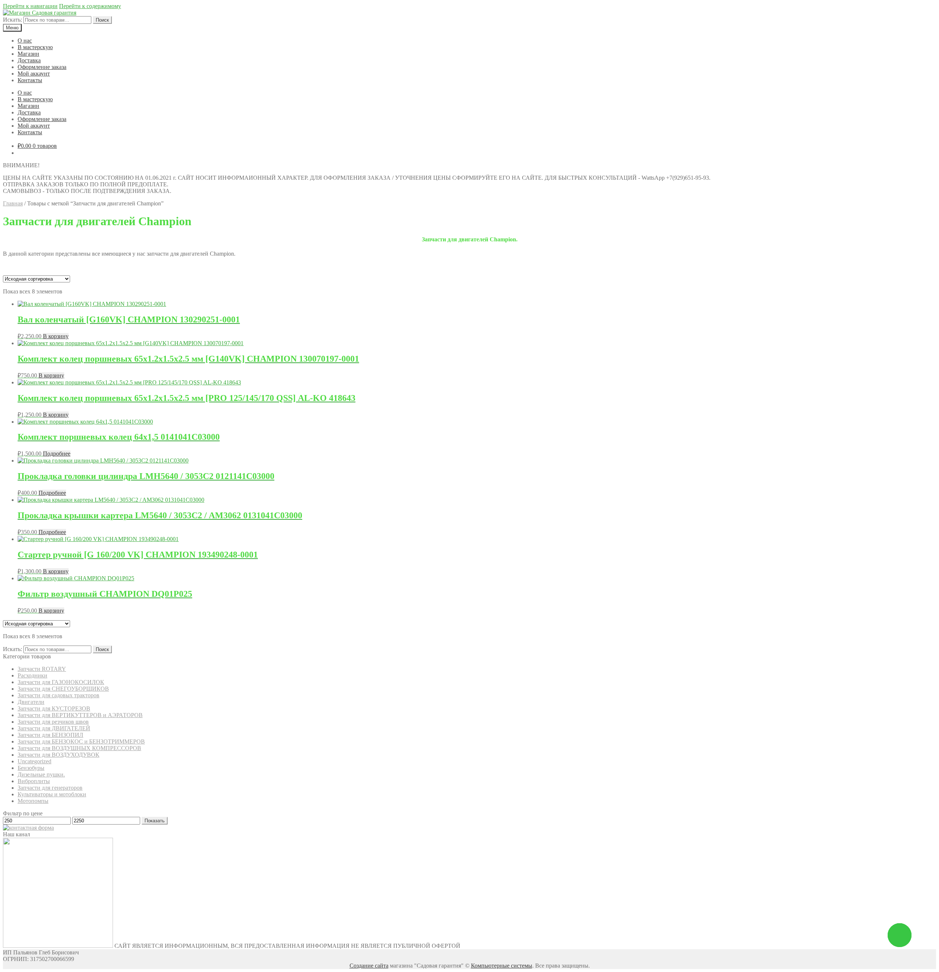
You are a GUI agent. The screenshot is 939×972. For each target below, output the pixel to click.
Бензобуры (31, 768)
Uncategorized (34, 761)
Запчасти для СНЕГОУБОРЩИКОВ (63, 689)
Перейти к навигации (30, 6)
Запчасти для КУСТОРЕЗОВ (54, 708)
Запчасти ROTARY (42, 669)
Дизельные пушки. (41, 774)
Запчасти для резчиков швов (53, 722)
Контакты (30, 80)
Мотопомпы (33, 801)
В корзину (56, 336)
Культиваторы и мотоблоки (52, 794)
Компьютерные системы (501, 965)
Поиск (102, 20)
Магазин (28, 54)
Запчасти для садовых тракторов (58, 695)
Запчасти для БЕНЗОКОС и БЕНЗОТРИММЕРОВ (81, 741)
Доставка (29, 60)
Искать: (12, 20)
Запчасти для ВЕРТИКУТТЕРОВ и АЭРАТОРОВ (80, 715)
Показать (155, 820)
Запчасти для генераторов (50, 788)
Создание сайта (369, 965)
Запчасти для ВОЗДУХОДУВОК (58, 755)
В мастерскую (35, 47)
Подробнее (56, 453)
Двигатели (31, 702)
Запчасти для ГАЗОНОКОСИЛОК (61, 682)
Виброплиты (34, 781)
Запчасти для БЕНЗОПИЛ (50, 735)
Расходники (32, 675)
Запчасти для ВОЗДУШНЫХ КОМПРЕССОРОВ (79, 748)
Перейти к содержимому (90, 6)
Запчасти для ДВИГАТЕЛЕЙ (54, 728)
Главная (13, 203)
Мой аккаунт (34, 73)
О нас (25, 40)
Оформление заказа (42, 67)
